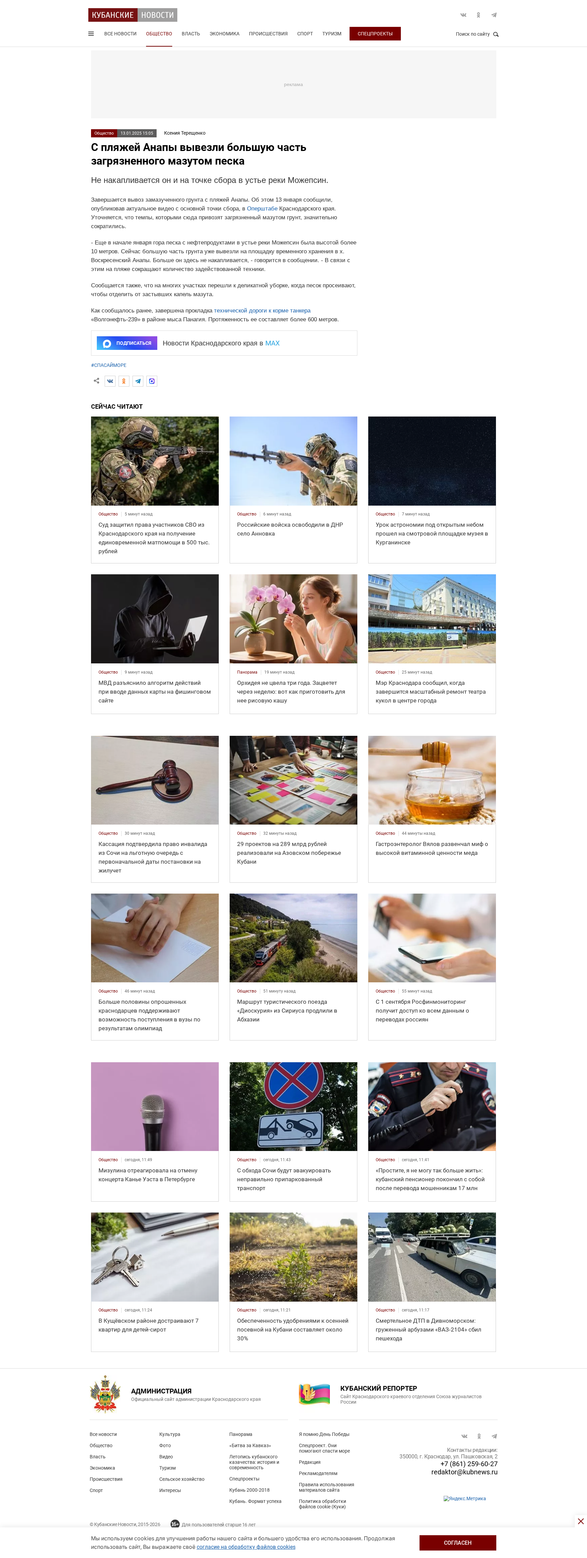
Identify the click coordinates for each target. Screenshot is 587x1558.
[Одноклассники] (124, 381)
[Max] (151, 381)
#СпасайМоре (108, 365)
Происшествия (268, 33)
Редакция (310, 1462)
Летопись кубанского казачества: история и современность (254, 1462)
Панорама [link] (247, 672)
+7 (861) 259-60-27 (469, 1464)
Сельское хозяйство (181, 1479)
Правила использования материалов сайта (326, 1487)
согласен (458, 1543)
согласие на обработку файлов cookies (246, 1547)
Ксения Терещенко (185, 133)
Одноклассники (479, 15)
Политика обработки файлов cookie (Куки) (322, 1503)
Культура (169, 1434)
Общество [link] (108, 514)
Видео (166, 1456)
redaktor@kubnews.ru (464, 1472)
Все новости (120, 33)
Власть (191, 33)
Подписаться (134, 343)
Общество (159, 33)
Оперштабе (262, 208)
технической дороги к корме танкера (262, 310)
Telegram (494, 15)
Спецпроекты (375, 33)
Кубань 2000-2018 (249, 1490)
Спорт (305, 33)
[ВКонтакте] (110, 381)
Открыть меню (91, 35)
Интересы (170, 1490)
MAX (272, 343)
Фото (165, 1445)
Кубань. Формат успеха (255, 1501)
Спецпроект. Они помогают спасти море (324, 1448)
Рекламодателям (318, 1473)
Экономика (224, 33)
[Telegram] (137, 381)
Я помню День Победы (324, 1434)
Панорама (240, 1434)
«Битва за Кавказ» (250, 1445)
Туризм (331, 33)
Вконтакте (463, 15)
